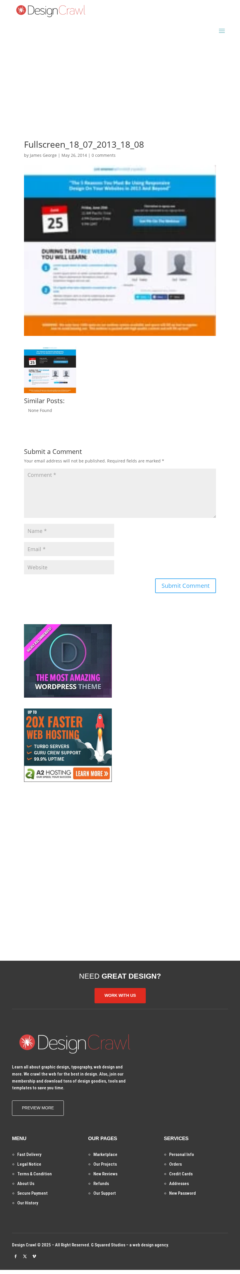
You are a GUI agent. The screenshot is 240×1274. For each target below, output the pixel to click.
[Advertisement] (120, 79)
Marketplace (105, 1154)
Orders (175, 1164)
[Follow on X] (24, 1256)
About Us (25, 1183)
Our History (27, 1203)
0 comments (104, 155)
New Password (182, 1193)
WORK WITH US (120, 995)
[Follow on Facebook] (15, 1256)
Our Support (104, 1193)
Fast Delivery (29, 1154)
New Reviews (105, 1174)
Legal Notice (29, 1164)
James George (43, 155)
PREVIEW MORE (38, 1107)
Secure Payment (32, 1193)
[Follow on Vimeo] (34, 1256)
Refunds (101, 1183)
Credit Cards (181, 1174)
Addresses (179, 1183)
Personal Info (181, 1154)
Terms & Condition (34, 1174)
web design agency (150, 1245)
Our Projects (105, 1164)
